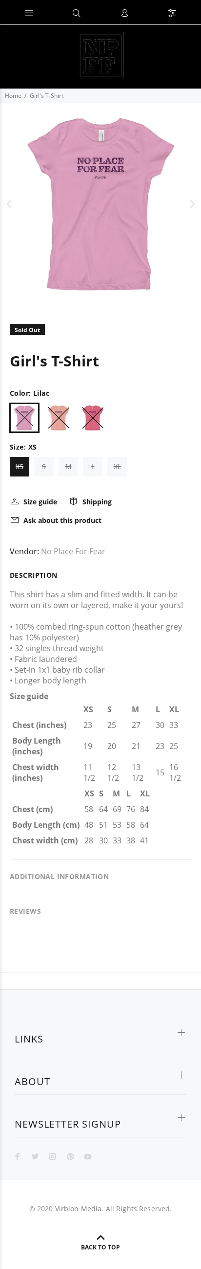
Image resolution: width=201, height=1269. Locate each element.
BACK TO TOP (100, 1247)
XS (19, 466)
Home (13, 95)
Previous (9, 204)
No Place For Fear (73, 551)
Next (191, 204)
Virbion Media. (79, 1208)
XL (117, 466)
